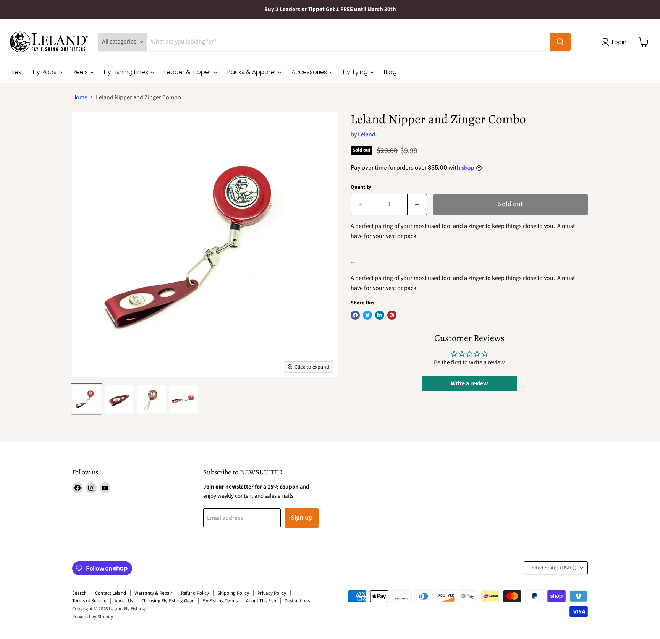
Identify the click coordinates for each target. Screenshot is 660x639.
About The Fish (261, 600)
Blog (390, 72)
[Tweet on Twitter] (367, 315)
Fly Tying (356, 72)
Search (79, 593)
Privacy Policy (271, 593)
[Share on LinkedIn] (379, 315)
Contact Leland (110, 593)
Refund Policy (195, 593)
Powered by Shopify (92, 616)
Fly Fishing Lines (127, 72)
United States (552, 568)
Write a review (469, 383)
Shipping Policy (233, 593)
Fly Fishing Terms (220, 600)
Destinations (297, 600)
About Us (124, 600)
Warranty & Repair (153, 593)
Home (79, 97)
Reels (81, 72)
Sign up (301, 518)
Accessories (309, 72)
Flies (15, 72)
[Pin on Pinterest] (391, 315)
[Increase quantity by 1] (417, 204)
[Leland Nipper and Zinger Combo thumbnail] (86, 399)
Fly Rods (45, 72)
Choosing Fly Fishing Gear (167, 600)
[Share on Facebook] (355, 315)
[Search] (560, 42)
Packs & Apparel (252, 72)
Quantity (361, 187)
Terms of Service (89, 600)
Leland (366, 134)
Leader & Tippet (188, 72)
